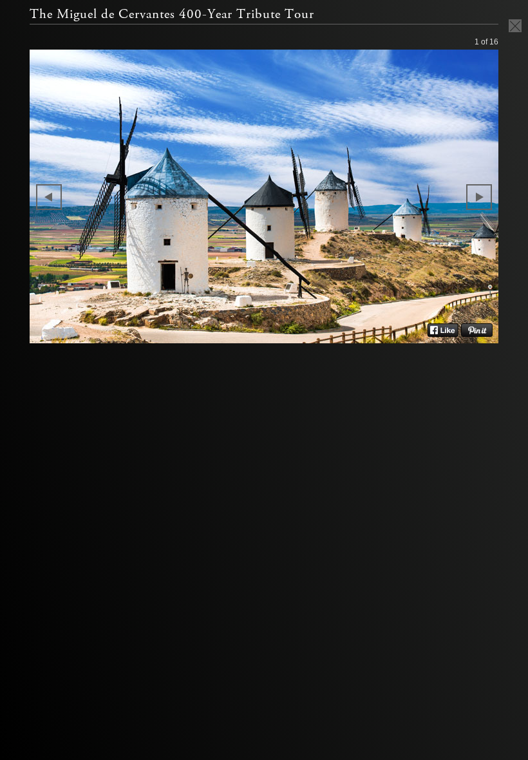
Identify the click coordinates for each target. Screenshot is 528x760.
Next (479, 197)
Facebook (442, 330)
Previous (49, 197)
